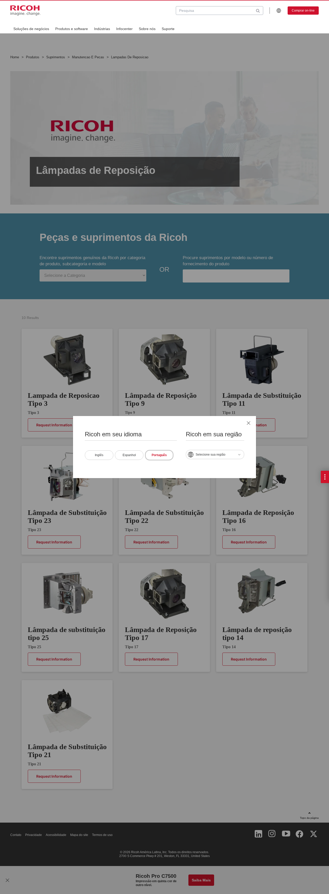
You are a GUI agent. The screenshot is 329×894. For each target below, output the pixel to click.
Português (159, 455)
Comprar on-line (303, 10)
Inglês (99, 455)
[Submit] (258, 10)
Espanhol (129, 455)
